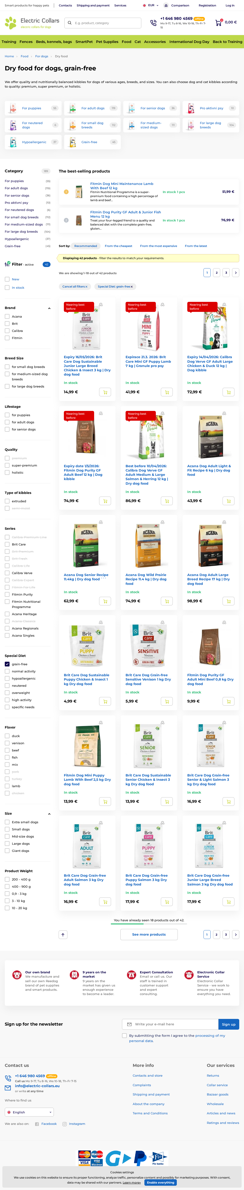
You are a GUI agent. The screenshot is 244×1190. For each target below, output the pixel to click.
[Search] (69, 23)
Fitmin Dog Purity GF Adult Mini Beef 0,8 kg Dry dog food (210, 679)
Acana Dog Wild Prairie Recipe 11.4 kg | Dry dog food (146, 579)
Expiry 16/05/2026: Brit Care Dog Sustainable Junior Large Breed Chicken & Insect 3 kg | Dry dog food (87, 366)
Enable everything (160, 1182)
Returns (213, 1075)
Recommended (85, 246)
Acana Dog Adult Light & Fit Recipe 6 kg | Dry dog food (209, 470)
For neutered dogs (28, 210)
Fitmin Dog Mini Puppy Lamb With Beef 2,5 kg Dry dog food (87, 779)
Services (120, 5)
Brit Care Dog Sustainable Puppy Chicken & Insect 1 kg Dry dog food (86, 679)
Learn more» (132, 1182)
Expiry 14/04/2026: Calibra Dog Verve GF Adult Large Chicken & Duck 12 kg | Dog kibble (210, 363)
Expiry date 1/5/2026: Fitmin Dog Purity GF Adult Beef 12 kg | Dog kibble (83, 472)
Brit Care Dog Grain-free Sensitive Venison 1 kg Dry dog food (148, 679)
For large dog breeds (28, 231)
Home (9, 56)
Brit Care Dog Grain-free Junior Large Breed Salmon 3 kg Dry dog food (210, 879)
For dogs (41, 56)
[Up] (63, 935)
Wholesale (215, 1104)
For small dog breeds (28, 217)
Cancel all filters (74, 286)
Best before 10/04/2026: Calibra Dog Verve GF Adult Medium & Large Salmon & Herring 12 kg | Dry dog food (147, 475)
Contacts (65, 5)
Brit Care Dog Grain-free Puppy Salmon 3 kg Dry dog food (147, 879)
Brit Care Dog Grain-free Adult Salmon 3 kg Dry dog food (85, 879)
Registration (207, 5)
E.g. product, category (92, 23)
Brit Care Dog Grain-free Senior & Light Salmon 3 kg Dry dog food (208, 779)
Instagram (77, 1124)
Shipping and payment (93, 5)
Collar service (217, 1085)
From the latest (196, 246)
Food (24, 56)
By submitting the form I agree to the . (177, 1038)
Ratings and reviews (223, 1123)
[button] (101, 304)
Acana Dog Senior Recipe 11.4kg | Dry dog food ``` (86, 577)
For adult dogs (28, 188)
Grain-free (28, 246)
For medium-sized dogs (28, 224)
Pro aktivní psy (28, 202)
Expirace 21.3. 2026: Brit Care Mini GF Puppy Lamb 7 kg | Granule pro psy (148, 361)
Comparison (180, 5)
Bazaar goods (218, 1094)
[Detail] (105, 392)
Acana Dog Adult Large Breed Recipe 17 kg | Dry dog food (208, 579)
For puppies (28, 181)
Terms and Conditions (150, 1113)
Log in (230, 5)
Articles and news (221, 1113)
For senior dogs (28, 195)
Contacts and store (148, 1075)
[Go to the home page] (32, 23)
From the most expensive (158, 246)
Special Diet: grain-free (114, 286)
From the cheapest (118, 246)
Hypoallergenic (28, 239)
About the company (148, 1104)
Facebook (49, 1124)
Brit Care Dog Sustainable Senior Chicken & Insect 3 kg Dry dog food (148, 779)
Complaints (142, 1085)
